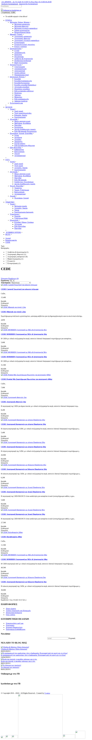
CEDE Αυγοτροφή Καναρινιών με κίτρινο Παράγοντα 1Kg (23, 424)
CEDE (7, 242)
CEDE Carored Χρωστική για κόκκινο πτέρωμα (19, 289)
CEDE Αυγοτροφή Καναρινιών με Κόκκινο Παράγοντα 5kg (23, 582)
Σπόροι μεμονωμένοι (22, 30)
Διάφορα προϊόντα (20, 101)
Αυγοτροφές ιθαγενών (22, 38)
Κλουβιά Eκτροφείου (22, 83)
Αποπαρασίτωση (20, 69)
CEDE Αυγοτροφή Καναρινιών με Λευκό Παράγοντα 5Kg (23, 514)
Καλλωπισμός (19, 152)
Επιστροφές (10, 625)
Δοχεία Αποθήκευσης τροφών (25, 129)
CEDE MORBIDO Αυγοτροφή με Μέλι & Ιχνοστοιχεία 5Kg (24, 357)
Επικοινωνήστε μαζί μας (14, 623)
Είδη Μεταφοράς (20, 180)
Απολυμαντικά (19, 71)
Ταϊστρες (17, 95)
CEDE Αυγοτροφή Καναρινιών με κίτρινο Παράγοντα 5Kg (23, 447)
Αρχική (8, 238)
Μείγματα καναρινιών (22, 24)
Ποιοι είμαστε (11, 609)
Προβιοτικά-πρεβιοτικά (22, 61)
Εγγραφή (72, 638)
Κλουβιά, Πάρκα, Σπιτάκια (24, 222)
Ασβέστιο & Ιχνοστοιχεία (23, 59)
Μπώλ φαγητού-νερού (22, 121)
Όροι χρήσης (10, 615)
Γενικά (16, 51)
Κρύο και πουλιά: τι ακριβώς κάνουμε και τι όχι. (18, 661)
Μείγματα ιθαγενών (21, 26)
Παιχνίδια (17, 125)
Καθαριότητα (19, 150)
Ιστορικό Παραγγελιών (14, 627)
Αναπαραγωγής (19, 53)
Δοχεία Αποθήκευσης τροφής (24, 184)
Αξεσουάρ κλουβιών (21, 87)
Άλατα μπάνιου (19, 73)
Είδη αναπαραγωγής (21, 99)
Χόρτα (16, 210)
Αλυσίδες (17, 139)
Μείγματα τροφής (20, 206)
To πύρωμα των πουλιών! (10, 667)
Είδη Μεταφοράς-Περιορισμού (25, 131)
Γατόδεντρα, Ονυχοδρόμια (23, 182)
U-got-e (47, 693)
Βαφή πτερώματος (20, 63)
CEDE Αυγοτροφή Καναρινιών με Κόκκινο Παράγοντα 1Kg (24, 469)
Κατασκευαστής (11, 240)
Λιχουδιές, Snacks (20, 168)
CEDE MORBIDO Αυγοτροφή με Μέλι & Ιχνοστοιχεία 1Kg (24, 334)
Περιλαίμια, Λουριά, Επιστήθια (21, 133)
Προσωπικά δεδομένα (14, 613)
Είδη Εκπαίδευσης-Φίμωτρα (24, 145)
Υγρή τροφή (18, 166)
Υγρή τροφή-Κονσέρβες (23, 113)
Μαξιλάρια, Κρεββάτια (22, 123)
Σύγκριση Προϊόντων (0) (10, 278)
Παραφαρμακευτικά (21, 75)
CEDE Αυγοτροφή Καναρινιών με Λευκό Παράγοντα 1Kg (23, 492)
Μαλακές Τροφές (16, 34)
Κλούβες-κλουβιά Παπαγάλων (25, 85)
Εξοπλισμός (14, 220)
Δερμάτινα (18, 137)
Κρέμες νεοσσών (20, 46)
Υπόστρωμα (14, 214)
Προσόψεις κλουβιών (22, 89)
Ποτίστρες (18, 93)
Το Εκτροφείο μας (16, 103)
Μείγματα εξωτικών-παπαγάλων (25, 28)
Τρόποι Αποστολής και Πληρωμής (18, 611)
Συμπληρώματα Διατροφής (23, 212)
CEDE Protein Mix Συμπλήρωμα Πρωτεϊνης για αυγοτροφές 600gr (26, 379)
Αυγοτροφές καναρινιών (23, 36)
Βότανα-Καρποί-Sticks (22, 32)
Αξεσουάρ (14, 119)
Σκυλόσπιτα (18, 127)
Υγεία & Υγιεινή (16, 65)
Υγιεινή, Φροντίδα (16, 186)
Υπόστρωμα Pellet (21, 218)
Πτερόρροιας (19, 57)
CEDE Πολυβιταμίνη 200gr (11, 537)
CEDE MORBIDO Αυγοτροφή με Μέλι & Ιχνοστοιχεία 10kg (24, 559)
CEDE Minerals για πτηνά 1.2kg (13, 312)
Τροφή (12, 109)
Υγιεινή (17, 154)
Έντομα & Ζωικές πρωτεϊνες (24, 44)
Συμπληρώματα (16, 48)
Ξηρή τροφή (18, 111)
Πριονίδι (17, 216)
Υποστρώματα (19, 67)
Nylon (16, 135)
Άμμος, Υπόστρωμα (21, 190)
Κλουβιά (17, 79)
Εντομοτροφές (19, 42)
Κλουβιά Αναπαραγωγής (23, 81)
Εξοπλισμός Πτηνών (17, 77)
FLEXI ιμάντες (19, 143)
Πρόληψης (18, 55)
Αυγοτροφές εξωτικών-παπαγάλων (26, 40)
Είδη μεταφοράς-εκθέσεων (24, 91)
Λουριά (13, 196)
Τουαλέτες (18, 188)
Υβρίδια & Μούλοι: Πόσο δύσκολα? (14, 649)
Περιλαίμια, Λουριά (21, 198)
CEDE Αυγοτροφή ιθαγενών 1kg (13, 402)
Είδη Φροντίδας (16, 147)
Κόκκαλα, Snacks (20, 115)
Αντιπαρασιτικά (19, 156)
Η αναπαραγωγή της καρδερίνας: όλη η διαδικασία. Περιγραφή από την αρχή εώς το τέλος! (33, 655)
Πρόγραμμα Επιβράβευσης (15, 629)
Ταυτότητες (18, 141)
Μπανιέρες (18, 97)
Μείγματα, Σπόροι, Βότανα (20, 22)
